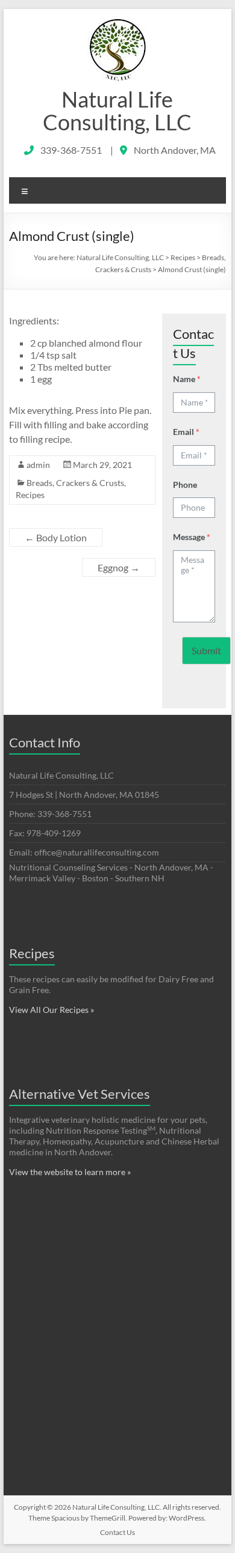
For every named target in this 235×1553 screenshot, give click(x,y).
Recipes (30, 495)
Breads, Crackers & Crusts (75, 483)
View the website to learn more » (70, 1172)
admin (38, 465)
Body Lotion (56, 537)
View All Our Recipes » (51, 1009)
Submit (206, 650)
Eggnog (119, 567)
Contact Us (117, 1532)
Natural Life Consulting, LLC (117, 110)
